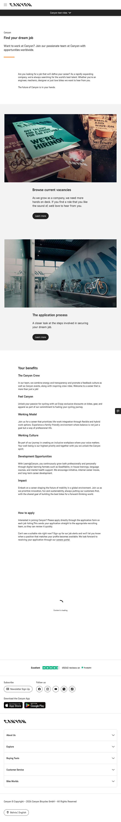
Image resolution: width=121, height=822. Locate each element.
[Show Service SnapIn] (118, 411)
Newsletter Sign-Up (20, 688)
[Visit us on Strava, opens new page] (64, 689)
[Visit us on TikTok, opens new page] (72, 689)
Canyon (7, 32)
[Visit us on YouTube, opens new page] (56, 689)
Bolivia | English (18, 812)
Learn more (40, 215)
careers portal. (63, 539)
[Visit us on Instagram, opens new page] (47, 689)
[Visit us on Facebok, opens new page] (39, 689)
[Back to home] (20, 4)
